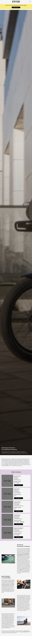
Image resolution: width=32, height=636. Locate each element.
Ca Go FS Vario (21, 597)
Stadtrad (21, 569)
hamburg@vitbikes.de (17, 492)
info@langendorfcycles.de (18, 518)
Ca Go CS (6, 617)
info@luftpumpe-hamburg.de (18, 505)
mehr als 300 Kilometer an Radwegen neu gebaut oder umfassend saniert (23, 554)
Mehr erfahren (16, 7)
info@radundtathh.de (17, 479)
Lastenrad (6, 464)
